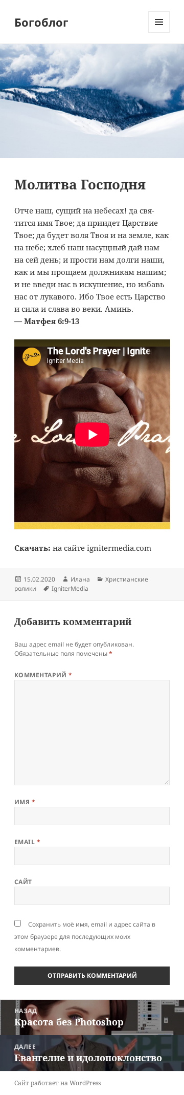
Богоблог (41, 22)
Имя (24, 802)
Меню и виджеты (159, 32)
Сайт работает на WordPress (57, 1083)
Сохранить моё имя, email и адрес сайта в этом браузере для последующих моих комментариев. (84, 936)
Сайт (23, 881)
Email (27, 842)
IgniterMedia (70, 588)
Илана (80, 579)
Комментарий (43, 675)
